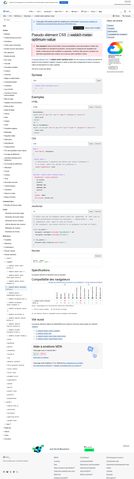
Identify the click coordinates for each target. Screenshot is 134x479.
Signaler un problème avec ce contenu (67, 366)
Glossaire (109, 474)
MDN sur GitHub (85, 474)
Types (6, 435)
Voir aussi (111, 37)
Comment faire (8, 201)
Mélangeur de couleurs (12, 228)
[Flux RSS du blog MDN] (17, 472)
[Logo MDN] (6, 457)
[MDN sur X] (10, 472)
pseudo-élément (39, 59)
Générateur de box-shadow (14, 221)
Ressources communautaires (89, 464)
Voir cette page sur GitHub (42, 366)
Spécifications (112, 31)
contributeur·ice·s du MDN (74, 363)
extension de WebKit (86, 59)
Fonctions (7, 439)
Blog (100, 11)
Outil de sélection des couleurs (15, 224)
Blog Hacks (110, 478)
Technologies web (112, 461)
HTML (35, 101)
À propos (57, 461)
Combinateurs (9, 247)
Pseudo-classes (9, 251)
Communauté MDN (86, 461)
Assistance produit (60, 478)
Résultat (36, 250)
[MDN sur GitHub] (4, 472)
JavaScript (37, 206)
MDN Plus (57, 474)
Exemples (111, 28)
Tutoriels (109, 471)
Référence (7, 236)
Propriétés (7, 240)
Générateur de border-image (14, 213)
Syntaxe (110, 25)
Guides (5, 30)
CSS (46, 59)
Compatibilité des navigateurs (117, 34)
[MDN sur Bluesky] (7, 472)
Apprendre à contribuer (41, 357)
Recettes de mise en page (12, 205)
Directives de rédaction (87, 468)
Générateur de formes (12, 232)
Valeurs (6, 431)
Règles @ (7, 428)
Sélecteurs (8, 243)
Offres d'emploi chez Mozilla (63, 468)
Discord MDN (84, 471)
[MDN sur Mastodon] (14, 472)
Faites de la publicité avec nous (64, 471)
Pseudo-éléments (10, 254)
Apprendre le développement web (117, 464)
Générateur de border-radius (14, 217)
